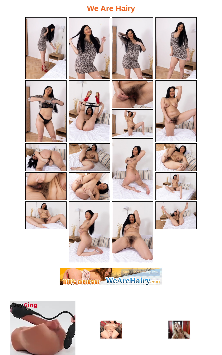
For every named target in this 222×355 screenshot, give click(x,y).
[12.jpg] (89, 157)
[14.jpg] (46, 186)
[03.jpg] (132, 48)
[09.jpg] (132, 123)
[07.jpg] (132, 94)
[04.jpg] (176, 48)
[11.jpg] (46, 157)
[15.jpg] (89, 186)
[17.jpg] (46, 215)
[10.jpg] (132, 169)
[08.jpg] (176, 111)
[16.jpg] (176, 186)
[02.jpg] (89, 48)
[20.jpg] (176, 215)
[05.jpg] (46, 111)
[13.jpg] (176, 157)
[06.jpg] (89, 111)
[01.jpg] (46, 48)
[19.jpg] (132, 232)
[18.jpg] (89, 232)
